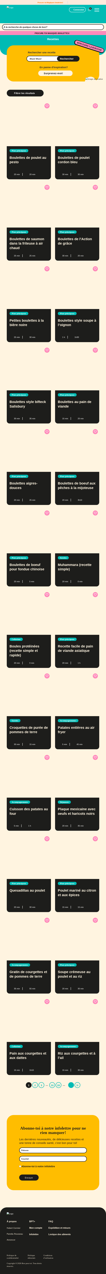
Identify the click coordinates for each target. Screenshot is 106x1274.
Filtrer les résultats (24, 93)
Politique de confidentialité (12, 1256)
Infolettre (34, 1234)
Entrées (63, 558)
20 (58, 1085)
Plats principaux (19, 151)
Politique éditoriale (31, 1256)
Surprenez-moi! (53, 73)
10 (52, 1085)
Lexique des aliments (59, 1234)
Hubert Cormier (13, 1228)
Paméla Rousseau (15, 1234)
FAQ (50, 1221)
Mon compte (35, 1228)
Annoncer (11, 1240)
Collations (16, 639)
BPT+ (32, 1221)
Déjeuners (64, 802)
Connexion (78, 10)
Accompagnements (68, 721)
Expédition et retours (59, 1228)
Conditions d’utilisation (48, 1256)
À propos (12, 1221)
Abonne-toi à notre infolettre (38, 1166)
